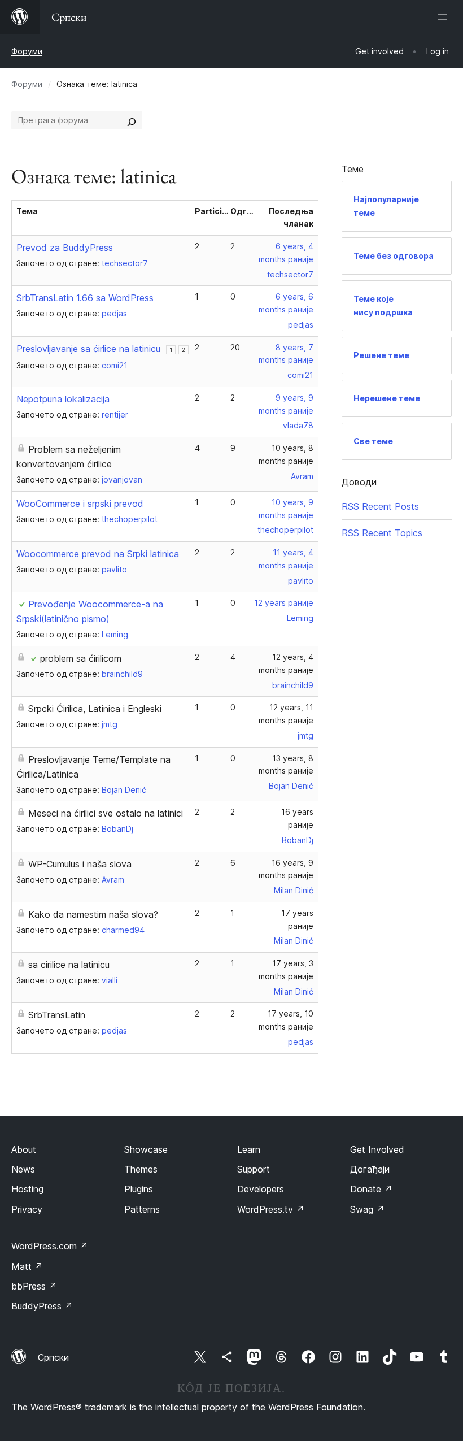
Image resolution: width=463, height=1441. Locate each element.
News (23, 1169)
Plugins (138, 1189)
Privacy (26, 1209)
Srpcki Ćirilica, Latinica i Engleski (94, 708)
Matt (27, 1266)
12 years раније (283, 602)
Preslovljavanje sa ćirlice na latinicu (88, 348)
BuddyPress (42, 1306)
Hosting (27, 1189)
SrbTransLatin (56, 1015)
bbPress (34, 1286)
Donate (371, 1189)
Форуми (26, 51)
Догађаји (370, 1169)
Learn (248, 1149)
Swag (367, 1209)
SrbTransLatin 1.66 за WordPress (85, 297)
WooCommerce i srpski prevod (79, 503)
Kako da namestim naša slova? (93, 914)
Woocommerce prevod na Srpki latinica (97, 553)
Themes (141, 1169)
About (23, 1149)
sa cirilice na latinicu (69, 964)
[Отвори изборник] (445, 17)
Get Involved (377, 1149)
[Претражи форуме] (131, 120)
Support (253, 1169)
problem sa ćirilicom (80, 658)
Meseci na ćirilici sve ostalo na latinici (105, 813)
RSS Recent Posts (380, 506)
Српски (53, 1357)
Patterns (142, 1209)
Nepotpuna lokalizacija (63, 399)
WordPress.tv (270, 1209)
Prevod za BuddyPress (64, 247)
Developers (260, 1189)
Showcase (146, 1149)
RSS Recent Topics (382, 533)
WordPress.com (49, 1246)
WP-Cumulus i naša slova (80, 864)
